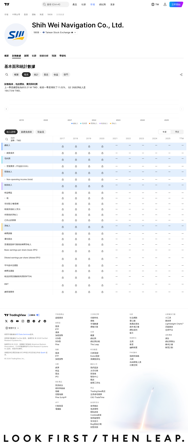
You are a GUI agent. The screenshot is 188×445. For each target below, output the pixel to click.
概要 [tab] (6, 55)
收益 (57, 370)
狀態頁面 (94, 427)
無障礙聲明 (95, 418)
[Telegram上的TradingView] (34, 321)
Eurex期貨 (94, 356)
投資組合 (59, 385)
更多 (112, 4)
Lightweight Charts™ (174, 324)
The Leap (94, 344)
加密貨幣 (59, 335)
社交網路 (133, 317)
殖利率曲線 (60, 388)
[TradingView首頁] (6, 4)
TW (157, 4)
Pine (57, 344)
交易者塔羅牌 (96, 394)
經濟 (57, 367)
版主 (131, 333)
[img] (72, 32)
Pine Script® (60, 397)
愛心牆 (132, 320)
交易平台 (169, 330)
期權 (57, 391)
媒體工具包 (95, 382)
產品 (75, 4)
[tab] (16, 74)
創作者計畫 (134, 327)
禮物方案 (94, 327)
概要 (92, 335)
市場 (92, 4)
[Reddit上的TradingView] (45, 321)
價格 (92, 320)
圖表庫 (168, 320)
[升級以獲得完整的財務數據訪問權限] (63, 146)
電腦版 (58, 409)
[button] (79, 4)
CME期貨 (94, 353)
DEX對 (58, 341)
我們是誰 (94, 367)
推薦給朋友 (134, 324)
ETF (57, 329)
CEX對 (58, 338)
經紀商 (102, 4)
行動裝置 (59, 406)
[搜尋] (6, 139)
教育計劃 (169, 347)
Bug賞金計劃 (96, 424)
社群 (83, 4)
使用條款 (94, 406)
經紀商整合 (170, 341)
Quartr (43, 352)
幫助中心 (94, 376)
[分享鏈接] (181, 74)
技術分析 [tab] (44, 55)
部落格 (93, 373)
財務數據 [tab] (16, 55)
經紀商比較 (95, 341)
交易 (131, 341)
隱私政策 (94, 412)
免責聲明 (94, 409)
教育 (131, 344)
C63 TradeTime (97, 397)
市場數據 (94, 324)
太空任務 (94, 370)
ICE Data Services (23, 334)
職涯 (92, 379)
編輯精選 (133, 347)
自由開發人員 (135, 362)
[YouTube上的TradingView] (17, 321)
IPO (57, 376)
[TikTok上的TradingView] (39, 321)
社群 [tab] (34, 55)
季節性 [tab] (62, 55)
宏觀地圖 (59, 394)
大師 (131, 359)
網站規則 (133, 330)
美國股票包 (95, 359)
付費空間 (133, 365)
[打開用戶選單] (165, 4)
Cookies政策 (95, 415)
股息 (57, 373)
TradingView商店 (97, 391)
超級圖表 (59, 317)
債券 (57, 332)
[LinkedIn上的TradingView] (28, 321)
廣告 (167, 338)
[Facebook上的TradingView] (12, 321)
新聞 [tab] (26, 55)
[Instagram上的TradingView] (23, 321)
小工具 (168, 317)
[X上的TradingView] (6, 321)
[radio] (165, 132)
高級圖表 (169, 327)
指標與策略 (134, 356)
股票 (57, 326)
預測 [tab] (54, 55)
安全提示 (94, 421)
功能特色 (94, 317)
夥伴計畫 (169, 344)
